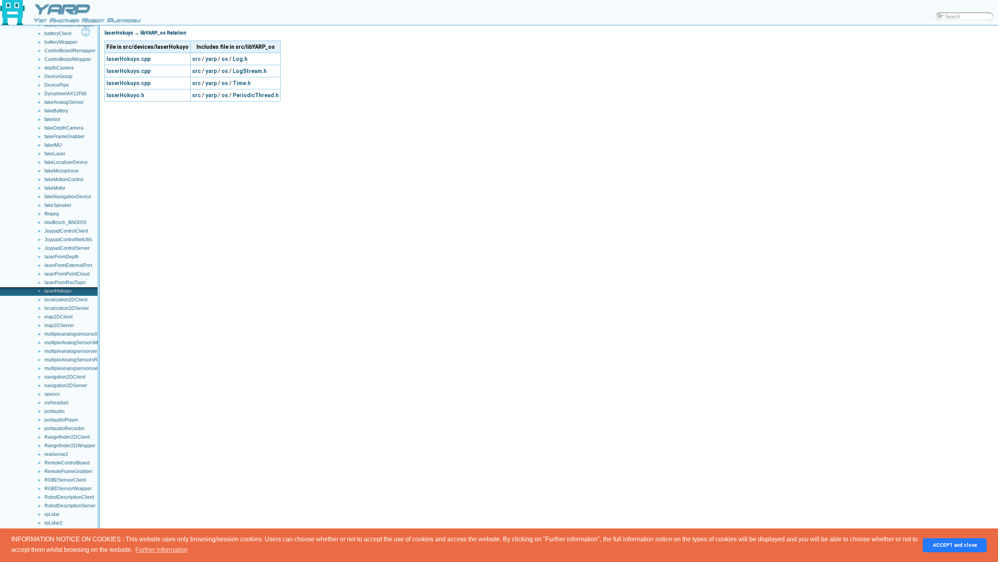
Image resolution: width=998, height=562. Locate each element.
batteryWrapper (60, 42)
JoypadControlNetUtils (68, 239)
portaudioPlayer (61, 420)
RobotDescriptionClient (69, 497)
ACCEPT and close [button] (955, 545)
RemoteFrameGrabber (68, 471)
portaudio (54, 411)
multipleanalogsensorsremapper (78, 351)
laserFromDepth (61, 257)
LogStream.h (250, 71)
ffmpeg (51, 214)
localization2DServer (66, 308)
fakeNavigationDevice (67, 196)
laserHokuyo (57, 291)
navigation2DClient (64, 377)
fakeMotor (54, 188)
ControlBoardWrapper (67, 59)
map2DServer (59, 325)
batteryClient (57, 33)
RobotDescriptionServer (70, 506)
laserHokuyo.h (125, 95)
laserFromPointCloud (67, 274)
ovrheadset (56, 402)
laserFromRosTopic (65, 282)
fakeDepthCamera (63, 128)
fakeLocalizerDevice (66, 162)
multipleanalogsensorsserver (75, 368)
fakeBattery (56, 111)
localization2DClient (65, 299)
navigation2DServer (65, 385)
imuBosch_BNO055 (65, 222)
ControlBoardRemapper (70, 50)
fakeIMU (53, 145)
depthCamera (59, 68)
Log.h (240, 59)
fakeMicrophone (61, 171)
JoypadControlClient (66, 231)
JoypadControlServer (67, 248)
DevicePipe (56, 85)
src (196, 59)
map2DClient (58, 317)
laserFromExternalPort (68, 265)
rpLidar (52, 514)
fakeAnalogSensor (64, 102)
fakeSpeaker (57, 205)
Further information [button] (161, 549)
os (224, 59)
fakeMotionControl (63, 179)
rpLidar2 (53, 523)
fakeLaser (54, 154)
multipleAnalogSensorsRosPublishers (84, 360)
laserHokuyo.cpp (128, 59)
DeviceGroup (58, 76)
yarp (211, 59)
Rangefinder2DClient (67, 437)
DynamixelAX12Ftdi (65, 93)
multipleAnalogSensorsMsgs (74, 342)
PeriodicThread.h (256, 95)
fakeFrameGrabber (64, 136)
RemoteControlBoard (67, 463)
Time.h (242, 83)
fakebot (52, 119)
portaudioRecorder (64, 428)
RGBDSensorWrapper (68, 488)
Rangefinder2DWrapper (70, 445)
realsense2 (56, 454)
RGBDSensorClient (65, 480)
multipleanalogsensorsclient (74, 334)
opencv (52, 394)
